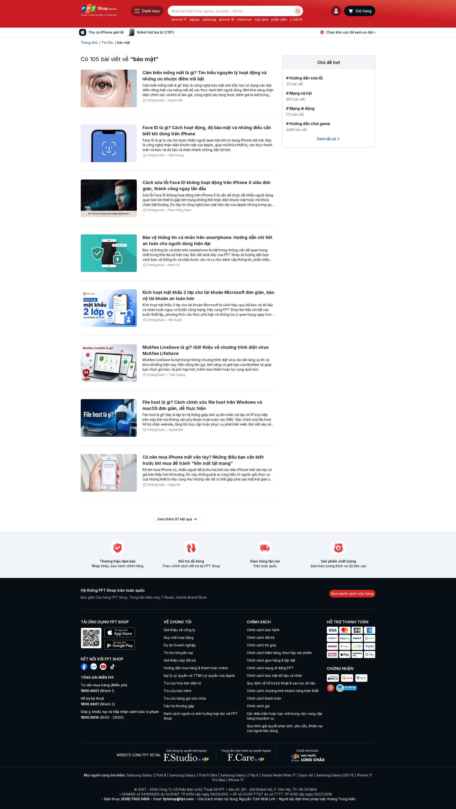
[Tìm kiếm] (298, 11)
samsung (209, 19)
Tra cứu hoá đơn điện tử (182, 683)
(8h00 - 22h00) (102, 717)
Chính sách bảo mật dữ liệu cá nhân (274, 675)
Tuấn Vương (177, 375)
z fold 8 (296, 19)
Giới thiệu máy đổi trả (180, 660)
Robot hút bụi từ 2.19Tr (155, 32)
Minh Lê (173, 265)
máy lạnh (261, 19)
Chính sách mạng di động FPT (270, 668)
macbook (244, 19)
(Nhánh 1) (97, 691)
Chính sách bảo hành (263, 630)
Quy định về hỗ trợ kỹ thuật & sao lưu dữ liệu (281, 683)
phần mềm (279, 19)
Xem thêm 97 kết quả (174, 519)
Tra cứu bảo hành (177, 691)
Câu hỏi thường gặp (179, 706)
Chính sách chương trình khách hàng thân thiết (282, 691)
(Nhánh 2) (98, 704)
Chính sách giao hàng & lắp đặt (271, 660)
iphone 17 (179, 19)
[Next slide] (178, 32)
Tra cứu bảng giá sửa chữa (185, 698)
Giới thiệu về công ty (179, 630)
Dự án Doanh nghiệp (180, 645)
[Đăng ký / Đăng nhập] (336, 11)
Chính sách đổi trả (261, 637)
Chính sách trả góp (261, 645)
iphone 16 (226, 19)
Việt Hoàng (176, 155)
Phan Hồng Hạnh (179, 210)
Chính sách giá (258, 706)
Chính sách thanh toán (264, 698)
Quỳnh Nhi (175, 100)
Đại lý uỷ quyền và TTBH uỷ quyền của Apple (199, 675)
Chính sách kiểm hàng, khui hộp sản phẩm (279, 653)
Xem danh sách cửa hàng (352, 593)
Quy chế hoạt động (179, 637)
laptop (195, 19)
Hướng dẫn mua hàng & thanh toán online (196, 668)
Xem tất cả (326, 138)
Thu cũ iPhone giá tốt (106, 32)
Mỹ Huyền (175, 320)
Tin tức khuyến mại (178, 653)
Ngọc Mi (174, 484)
